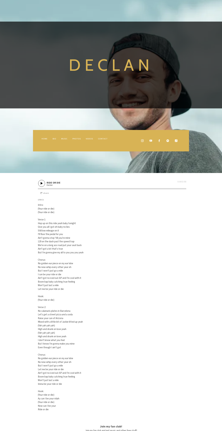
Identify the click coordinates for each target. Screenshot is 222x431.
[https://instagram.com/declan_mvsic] (142, 140)
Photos (76, 138)
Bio (54, 138)
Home (44, 138)
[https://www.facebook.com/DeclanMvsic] (159, 140)
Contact (103, 138)
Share (46, 193)
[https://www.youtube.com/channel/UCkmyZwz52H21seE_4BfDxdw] (151, 140)
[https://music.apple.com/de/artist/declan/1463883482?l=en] (176, 140)
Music (64, 138)
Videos (89, 138)
